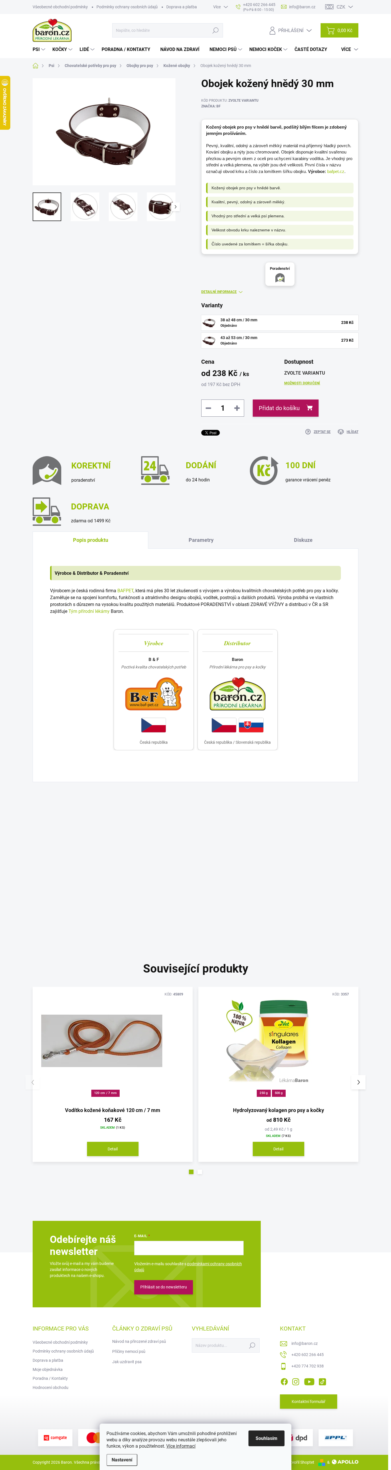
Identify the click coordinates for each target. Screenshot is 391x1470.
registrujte (205, 838)
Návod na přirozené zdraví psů (139, 1341)
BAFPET (125, 590)
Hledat (215, 30)
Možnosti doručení (302, 383)
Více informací (181, 1446)
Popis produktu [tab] (90, 540)
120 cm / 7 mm (105, 1093)
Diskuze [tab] (303, 540)
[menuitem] (40, 49)
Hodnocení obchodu (50, 1387)
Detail (113, 1149)
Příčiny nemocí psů (128, 1351)
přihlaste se (170, 838)
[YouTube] (309, 1380)
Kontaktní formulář (308, 1401)
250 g (264, 1093)
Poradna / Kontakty (50, 1378)
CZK (341, 7)
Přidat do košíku (279, 408)
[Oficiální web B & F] (154, 693)
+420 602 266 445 (307, 1354)
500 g (279, 1093)
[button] (191, 1172)
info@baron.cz (304, 1343)
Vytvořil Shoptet (300, 1462)
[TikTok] (322, 1380)
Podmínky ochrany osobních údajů (127, 7)
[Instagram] (295, 1380)
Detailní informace (219, 292)
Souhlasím (266, 1438)
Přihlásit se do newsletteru (163, 1287)
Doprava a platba (181, 7)
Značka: (211, 106)
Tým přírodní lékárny (89, 611)
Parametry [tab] (201, 540)
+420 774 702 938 (307, 1366)
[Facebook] (284, 1380)
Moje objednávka (48, 1369)
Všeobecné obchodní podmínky (60, 7)
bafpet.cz (335, 171)
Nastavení (122, 1460)
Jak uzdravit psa (127, 1361)
